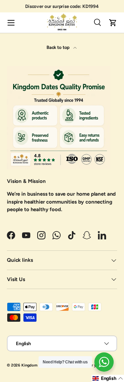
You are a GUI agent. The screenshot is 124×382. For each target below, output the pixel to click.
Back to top (58, 47)
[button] (113, 22)
